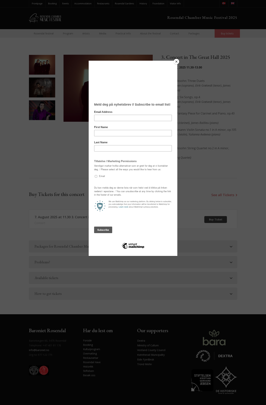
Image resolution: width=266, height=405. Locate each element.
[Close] (176, 61)
